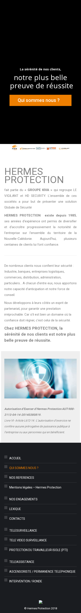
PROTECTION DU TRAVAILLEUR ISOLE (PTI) (38, 550)
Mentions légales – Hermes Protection (35, 487)
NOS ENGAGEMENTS (23, 499)
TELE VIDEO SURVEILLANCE (28, 540)
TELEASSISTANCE (21, 562)
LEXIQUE (15, 509)
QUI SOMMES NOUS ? (23, 468)
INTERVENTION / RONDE (25, 581)
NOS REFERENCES (21, 477)
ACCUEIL (15, 458)
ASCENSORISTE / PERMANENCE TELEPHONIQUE (42, 571)
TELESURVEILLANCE (23, 530)
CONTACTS (17, 518)
